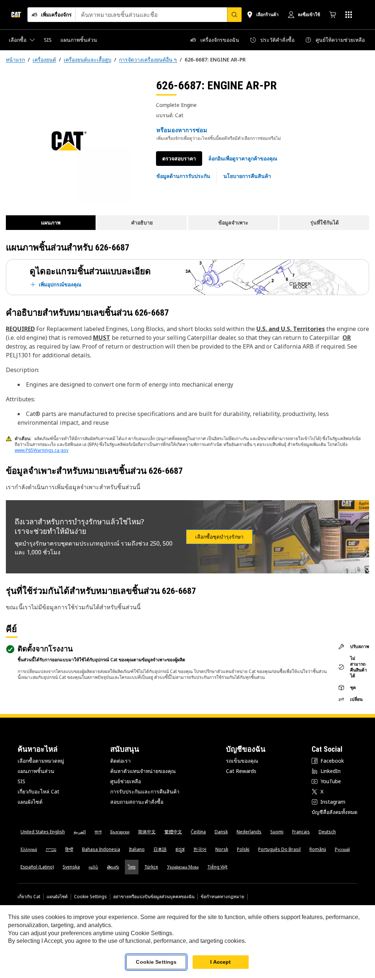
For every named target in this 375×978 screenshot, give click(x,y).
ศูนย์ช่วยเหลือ (125, 781)
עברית (51, 849)
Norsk (221, 849)
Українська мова (182, 867)
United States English (43, 832)
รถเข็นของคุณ (242, 760)
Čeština (198, 832)
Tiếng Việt (217, 867)
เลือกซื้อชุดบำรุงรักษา (219, 537)
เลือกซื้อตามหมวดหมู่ (41, 760)
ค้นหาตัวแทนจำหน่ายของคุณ (143, 770)
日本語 (160, 849)
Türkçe (151, 867)
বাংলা (97, 832)
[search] (234, 14)
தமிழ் (93, 867)
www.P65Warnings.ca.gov (41, 450)
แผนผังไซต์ (30, 801)
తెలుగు (113, 867)
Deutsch (327, 832)
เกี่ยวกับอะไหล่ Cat (38, 791)
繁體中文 (173, 832)
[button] (242, 158)
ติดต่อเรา (120, 760)
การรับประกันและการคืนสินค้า (144, 791)
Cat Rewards (241, 770)
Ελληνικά (29, 849)
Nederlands (249, 832)
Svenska (71, 867)
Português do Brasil (279, 849)
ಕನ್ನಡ (180, 849)
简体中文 (147, 832)
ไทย (131, 867)
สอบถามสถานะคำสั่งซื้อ (136, 801)
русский (342, 849)
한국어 (200, 849)
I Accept (220, 962)
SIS (21, 781)
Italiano (137, 849)
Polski (243, 849)
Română (317, 849)
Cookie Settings (90, 897)
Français (301, 832)
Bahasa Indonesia (101, 849)
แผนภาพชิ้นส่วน (36, 770)
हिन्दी (69, 849)
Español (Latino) (37, 867)
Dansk (221, 832)
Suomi (276, 832)
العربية (80, 832)
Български (119, 832)
